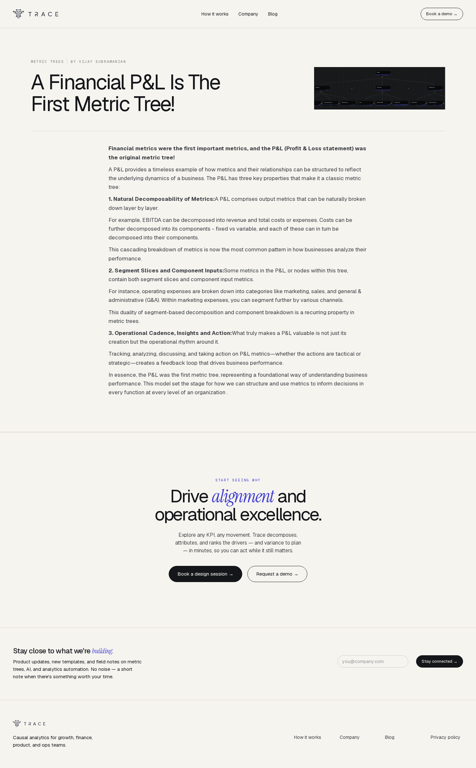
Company (248, 14)
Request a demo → (277, 574)
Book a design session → (205, 574)
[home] (35, 14)
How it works (215, 14)
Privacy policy (445, 737)
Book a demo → (442, 14)
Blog (273, 14)
